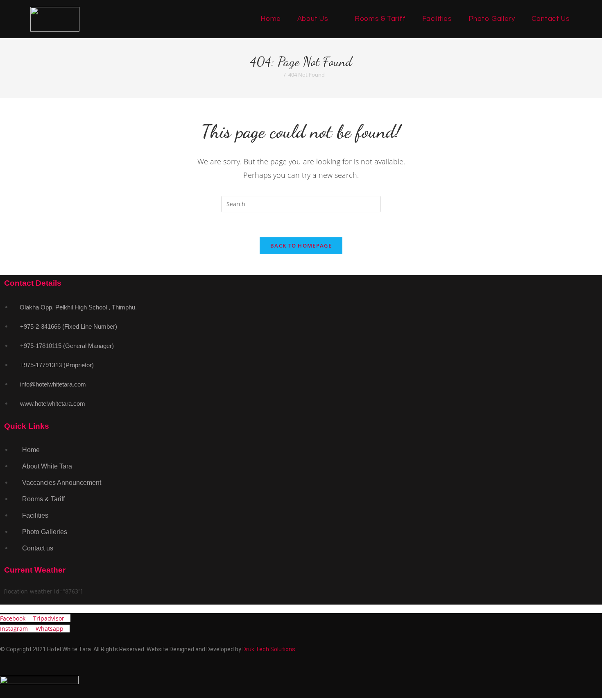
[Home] (279, 74)
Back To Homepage (301, 245)
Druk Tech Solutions (268, 649)
